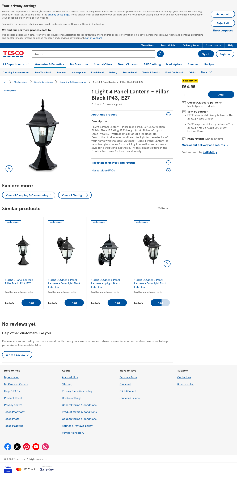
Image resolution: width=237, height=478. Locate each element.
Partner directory (73, 433)
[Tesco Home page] (13, 54)
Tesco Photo (11, 419)
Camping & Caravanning (73, 82)
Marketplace (20, 82)
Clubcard (125, 384)
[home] (5, 82)
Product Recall (13, 398)
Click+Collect (128, 391)
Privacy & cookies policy (77, 391)
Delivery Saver (128, 377)
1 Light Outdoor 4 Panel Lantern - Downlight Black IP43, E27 (64, 283)
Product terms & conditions (79, 412)
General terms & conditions (79, 405)
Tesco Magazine (13, 426)
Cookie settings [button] (71, 398)
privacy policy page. (59, 14)
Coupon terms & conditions (79, 419)
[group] (23, 264)
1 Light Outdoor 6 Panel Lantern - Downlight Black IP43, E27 (150, 283)
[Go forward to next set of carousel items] (167, 263)
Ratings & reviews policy (77, 426)
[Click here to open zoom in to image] (9, 168)
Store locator (185, 384)
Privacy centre (13, 405)
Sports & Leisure (43, 82)
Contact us (184, 377)
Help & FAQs (12, 391)
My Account (11, 377)
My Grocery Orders (16, 384)
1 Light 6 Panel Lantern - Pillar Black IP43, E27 (20, 281)
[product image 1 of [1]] (42, 135)
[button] (147, 45)
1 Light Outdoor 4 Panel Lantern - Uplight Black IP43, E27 (105, 283)
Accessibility (70, 377)
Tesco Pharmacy (14, 412)
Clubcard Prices (130, 398)
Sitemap (67, 384)
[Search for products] (160, 53)
